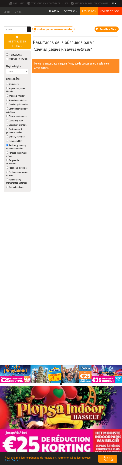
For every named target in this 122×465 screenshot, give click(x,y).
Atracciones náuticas (17, 100)
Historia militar (15, 141)
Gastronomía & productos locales (14, 131)
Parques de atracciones (12, 162)
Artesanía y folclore (17, 95)
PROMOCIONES (15, 54)
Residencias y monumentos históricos (16, 181)
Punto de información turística (16, 174)
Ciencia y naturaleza (17, 116)
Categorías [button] (70, 11)
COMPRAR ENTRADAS (17, 59)
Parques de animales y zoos (16, 154)
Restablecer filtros (17, 44)
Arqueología (13, 84)
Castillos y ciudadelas (18, 104)
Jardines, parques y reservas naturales (16, 147)
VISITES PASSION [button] (13, 12)
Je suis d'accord (108, 458)
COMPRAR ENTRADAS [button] (109, 11)
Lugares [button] (53, 11)
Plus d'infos (11, 460)
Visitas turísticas (16, 187)
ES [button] (113, 3)
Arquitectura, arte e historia (15, 90)
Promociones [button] (89, 11)
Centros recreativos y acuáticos (16, 110)
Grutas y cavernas (16, 136)
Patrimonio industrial (17, 167)
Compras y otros (15, 120)
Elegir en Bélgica (13, 66)
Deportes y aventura (17, 124)
